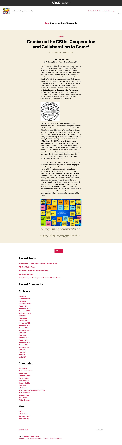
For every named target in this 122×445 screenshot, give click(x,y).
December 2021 (24, 342)
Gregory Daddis (24, 383)
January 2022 (23, 340)
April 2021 (22, 357)
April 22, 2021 (69, 52)
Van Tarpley (23, 397)
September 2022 (25, 330)
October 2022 (23, 328)
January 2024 (23, 306)
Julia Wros (22, 385)
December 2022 (24, 323)
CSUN (77, 235)
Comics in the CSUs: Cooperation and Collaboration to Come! (61, 44)
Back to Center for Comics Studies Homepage (101, 11)
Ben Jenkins (23, 368)
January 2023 (23, 320)
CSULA (73, 235)
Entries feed (23, 414)
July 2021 (22, 350)
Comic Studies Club (26, 371)
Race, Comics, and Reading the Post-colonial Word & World (39, 278)
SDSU (64, 237)
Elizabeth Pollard (24, 376)
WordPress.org (24, 419)
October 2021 (23, 345)
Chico (58, 235)
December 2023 (24, 308)
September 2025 (25, 299)
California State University (49, 235)
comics (62, 235)
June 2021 (22, 352)
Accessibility (22, 438)
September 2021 (24, 347)
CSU (65, 235)
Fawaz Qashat (24, 378)
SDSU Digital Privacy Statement (34, 438)
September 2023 (25, 313)
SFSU (67, 237)
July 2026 (22, 296)
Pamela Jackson (57, 52)
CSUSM (44, 237)
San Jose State (58, 237)
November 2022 (24, 325)
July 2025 (22, 301)
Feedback (46, 438)
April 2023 (22, 316)
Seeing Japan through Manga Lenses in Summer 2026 (38, 263)
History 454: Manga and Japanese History (33, 270)
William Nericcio (24, 400)
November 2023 (24, 311)
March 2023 (23, 318)
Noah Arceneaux (24, 393)
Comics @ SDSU (23, 429)
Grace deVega (24, 380)
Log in (21, 411)
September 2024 (25, 303)
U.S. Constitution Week (27, 267)
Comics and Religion (26, 274)
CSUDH (69, 235)
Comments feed (24, 416)
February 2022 (24, 337)
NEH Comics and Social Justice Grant (32, 390)
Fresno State (50, 237)
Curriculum (23, 373)
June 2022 (22, 335)
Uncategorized (24, 395)
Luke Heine (61, 36)
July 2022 (22, 333)
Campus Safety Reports (56, 438)
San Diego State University (31, 436)
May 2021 (22, 355)
